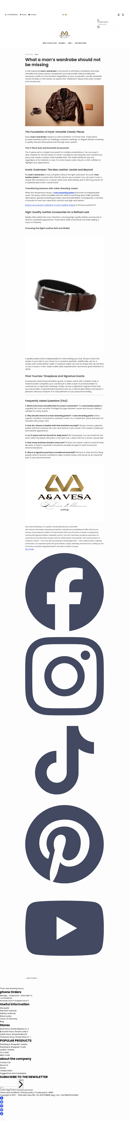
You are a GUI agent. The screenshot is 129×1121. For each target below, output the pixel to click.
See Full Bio (29, 549)
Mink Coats (5, 1055)
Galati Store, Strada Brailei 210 (13, 1034)
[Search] (98, 27)
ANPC (51, 1092)
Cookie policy (41, 1092)
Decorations (80, 43)
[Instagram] (64, 717)
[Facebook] (64, 633)
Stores (3, 1068)
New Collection (50, 43)
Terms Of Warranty (8, 1019)
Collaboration (6, 1070)
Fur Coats (4, 1052)
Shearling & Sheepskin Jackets (13, 1044)
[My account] (118, 14)
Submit (21, 1080)
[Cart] (123, 14)
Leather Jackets (7, 1049)
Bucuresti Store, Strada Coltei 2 (14, 1031)
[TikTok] (64, 801)
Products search (102, 22)
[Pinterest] (64, 885)
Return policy (6, 1016)
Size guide (4, 1008)
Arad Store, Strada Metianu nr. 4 (14, 1029)
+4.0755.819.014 (6, 998)
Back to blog (32, 978)
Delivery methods (8, 1013)
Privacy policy (27, 1092)
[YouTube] (64, 969)
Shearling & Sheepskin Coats (13, 1047)
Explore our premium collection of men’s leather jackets (50, 205)
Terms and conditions (10, 1092)
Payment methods (8, 1010)
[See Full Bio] (35, 549)
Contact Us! (5, 1062)
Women (61, 43)
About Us (4, 1065)
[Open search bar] (98, 21)
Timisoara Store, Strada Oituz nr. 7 (15, 1037)
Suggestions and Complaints (13, 1073)
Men (69, 43)
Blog (36, 54)
